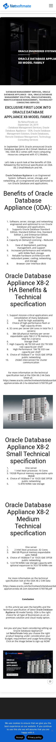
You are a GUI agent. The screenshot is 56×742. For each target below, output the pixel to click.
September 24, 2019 (28, 124)
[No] (52, 730)
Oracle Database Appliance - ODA (27, 129)
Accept (19, 737)
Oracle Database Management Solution (28, 132)
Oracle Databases (41, 97)
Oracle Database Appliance (19, 175)
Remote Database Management (20, 100)
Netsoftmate (28, 122)
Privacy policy (35, 737)
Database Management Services (23, 92)
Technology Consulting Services (34, 138)
